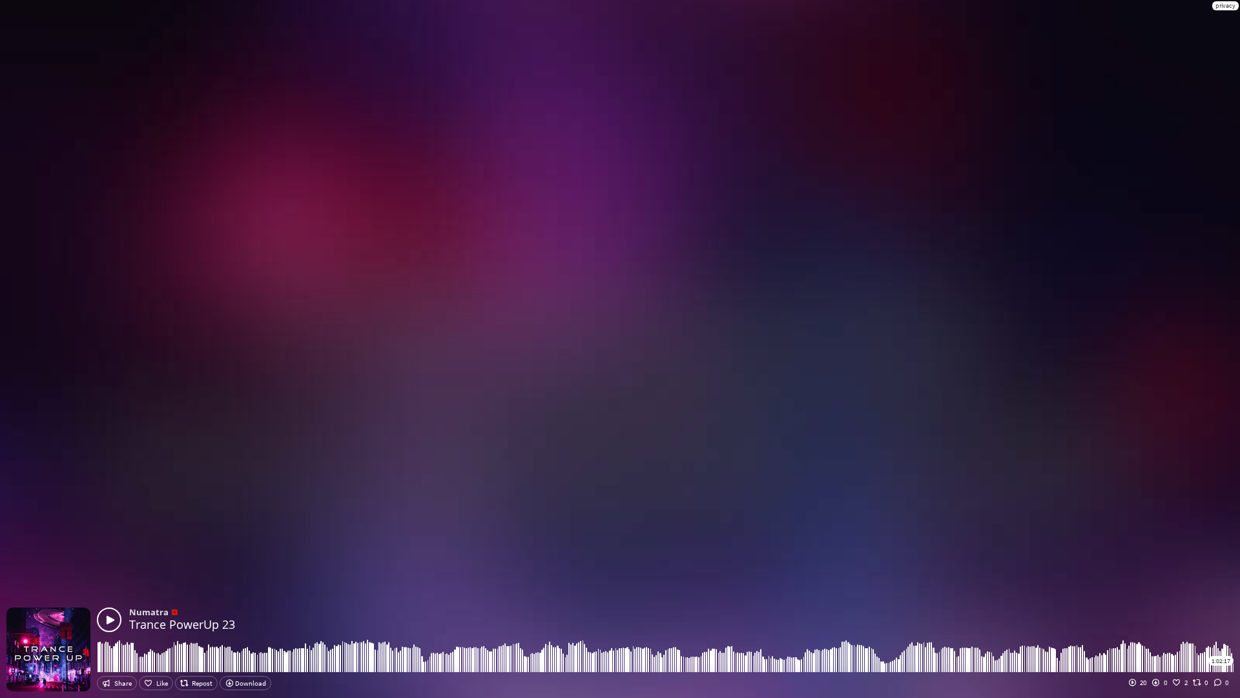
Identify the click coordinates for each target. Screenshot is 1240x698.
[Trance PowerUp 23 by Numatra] (109, 620)
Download (250, 683)
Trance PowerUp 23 (182, 624)
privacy (1225, 5)
